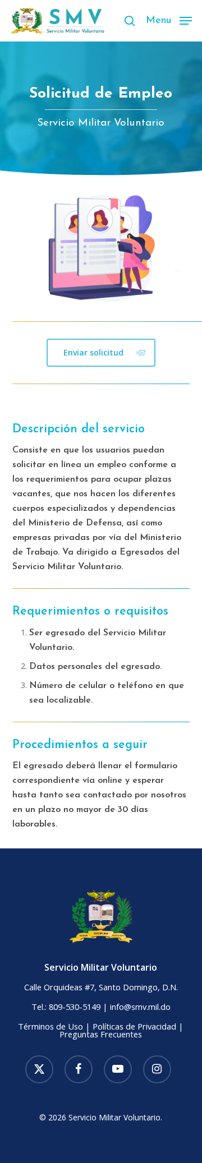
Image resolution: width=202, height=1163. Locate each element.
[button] (169, 19)
